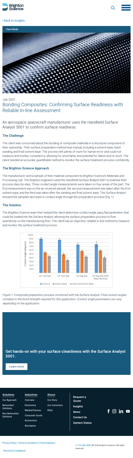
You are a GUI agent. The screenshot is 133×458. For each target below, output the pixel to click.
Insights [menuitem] (78, 406)
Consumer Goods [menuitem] (33, 415)
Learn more (16, 366)
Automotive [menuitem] (31, 420)
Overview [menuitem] (29, 400)
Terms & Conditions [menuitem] (28, 443)
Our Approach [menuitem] (9, 400)
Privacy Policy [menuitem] (9, 443)
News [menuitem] (76, 412)
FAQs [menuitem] (50, 410)
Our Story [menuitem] (52, 400)
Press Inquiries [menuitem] (46, 443)
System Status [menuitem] (82, 423)
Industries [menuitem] (31, 395)
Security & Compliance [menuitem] (14, 450)
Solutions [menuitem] (8, 395)
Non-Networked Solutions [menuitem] (10, 415)
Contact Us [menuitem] (80, 417)
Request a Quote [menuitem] (79, 399)
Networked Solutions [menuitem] (8, 407)
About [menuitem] (51, 395)
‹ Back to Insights (13, 21)
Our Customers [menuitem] (55, 405)
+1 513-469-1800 (83, 445)
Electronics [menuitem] (30, 405)
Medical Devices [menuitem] (33, 410)
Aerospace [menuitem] (30, 425)
